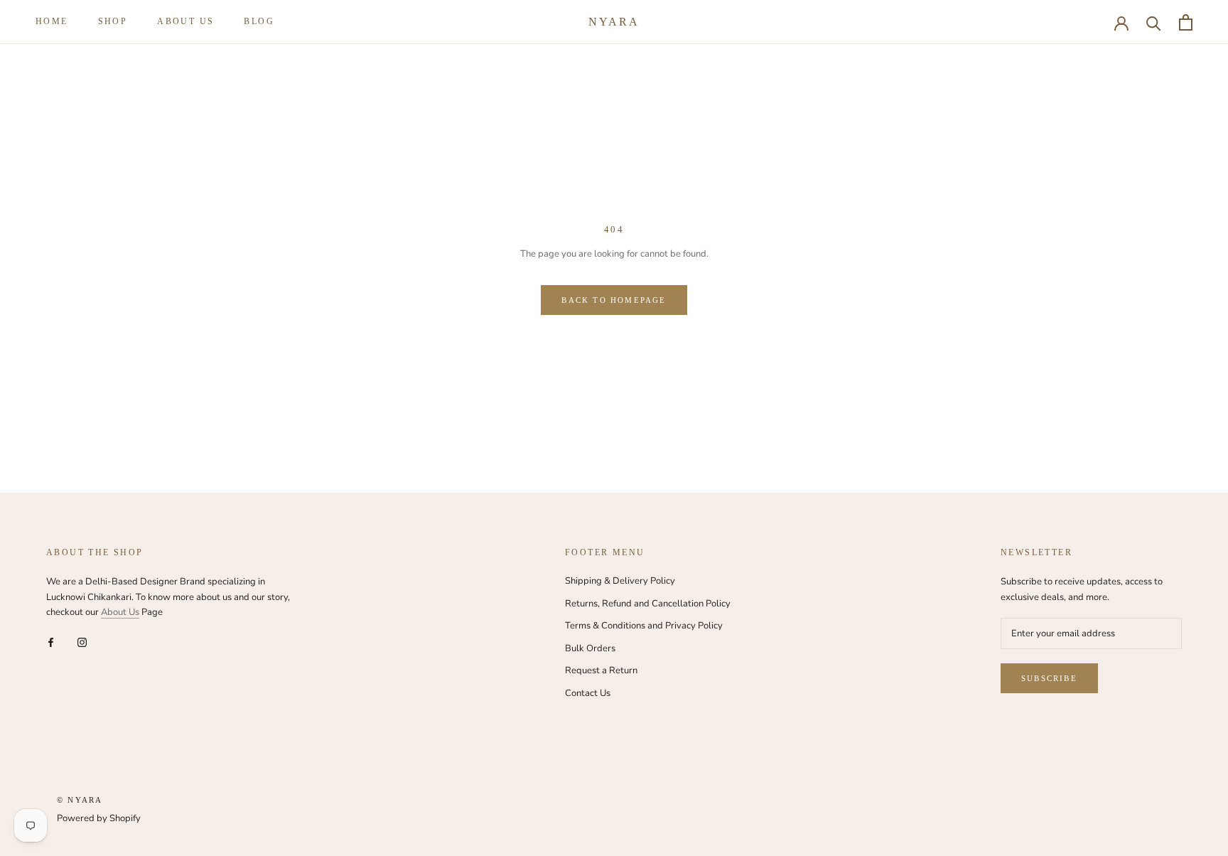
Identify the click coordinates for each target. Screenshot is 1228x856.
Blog (259, 21)
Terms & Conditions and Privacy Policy (644, 625)
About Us (120, 612)
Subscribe (1049, 678)
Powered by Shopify (99, 818)
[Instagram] (82, 641)
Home (52, 21)
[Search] (1153, 22)
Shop (113, 21)
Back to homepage (613, 300)
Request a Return (601, 670)
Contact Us (587, 693)
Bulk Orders (590, 648)
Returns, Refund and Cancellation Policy (648, 603)
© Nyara (79, 800)
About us (185, 21)
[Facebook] (50, 641)
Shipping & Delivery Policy (620, 580)
